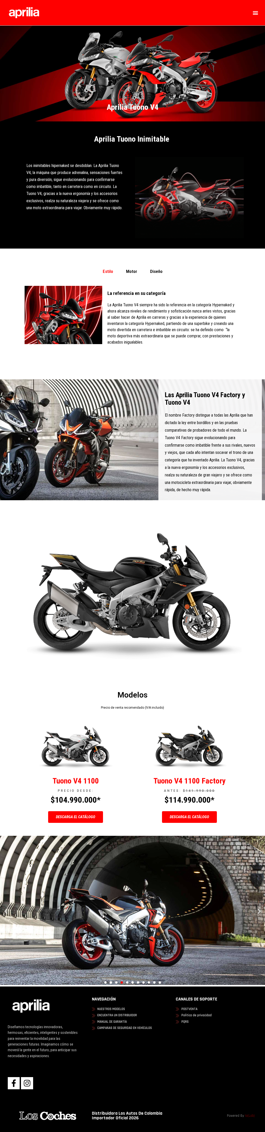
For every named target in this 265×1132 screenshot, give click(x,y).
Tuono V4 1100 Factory (189, 780)
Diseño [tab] (156, 271)
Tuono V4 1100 (76, 780)
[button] (255, 12)
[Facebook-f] (14, 1083)
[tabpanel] (132, 321)
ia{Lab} (250, 1116)
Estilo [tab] (108, 271)
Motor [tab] (131, 271)
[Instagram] (27, 1083)
